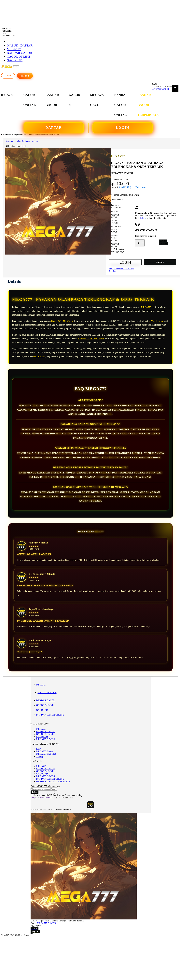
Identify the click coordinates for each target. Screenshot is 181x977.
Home (5, 134)
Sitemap (39, 756)
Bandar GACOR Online (62, 321)
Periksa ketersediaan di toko (121, 268)
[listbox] (122, 232)
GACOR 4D (14, 60)
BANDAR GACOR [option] (114, 216)
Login (8, 75)
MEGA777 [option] (114, 211)
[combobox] (166, 86)
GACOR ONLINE (18, 56)
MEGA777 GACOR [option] (114, 230)
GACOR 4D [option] (115, 226)
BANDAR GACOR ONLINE (50, 715)
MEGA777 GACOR (47, 692)
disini (142, 218)
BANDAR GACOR (19, 53)
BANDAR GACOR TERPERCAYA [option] (116, 246)
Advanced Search (160, 89)
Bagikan (113, 271)
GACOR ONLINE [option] (113, 221)
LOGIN (122, 127)
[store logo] (10, 68)
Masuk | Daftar (20, 45)
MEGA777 (14, 49)
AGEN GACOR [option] (116, 252)
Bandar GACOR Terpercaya (91, 338)
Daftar (25, 76)
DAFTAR (54, 127)
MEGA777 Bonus (44, 751)
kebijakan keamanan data (42, 797)
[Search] (175, 88)
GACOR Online (156, 321)
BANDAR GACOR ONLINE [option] (114, 238)
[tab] (14, 281)
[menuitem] (29, 100)
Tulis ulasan (140, 187)
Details (14, 281)
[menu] (79, 105)
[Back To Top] (32, 933)
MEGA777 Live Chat (46, 754)
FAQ (38, 749)
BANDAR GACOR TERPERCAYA (53, 781)
